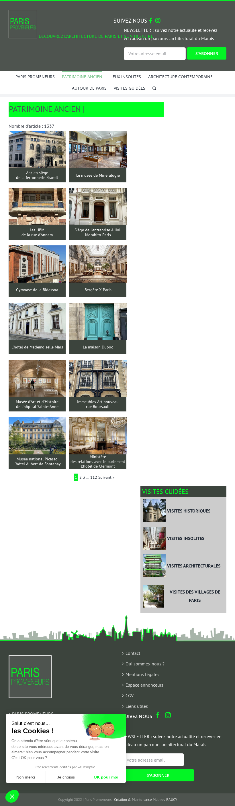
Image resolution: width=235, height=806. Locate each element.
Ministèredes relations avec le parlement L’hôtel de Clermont (97, 461)
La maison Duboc (98, 347)
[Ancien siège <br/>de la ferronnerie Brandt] (37, 135)
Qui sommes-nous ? (145, 663)
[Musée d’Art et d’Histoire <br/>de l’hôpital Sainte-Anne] (37, 364)
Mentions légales (142, 674)
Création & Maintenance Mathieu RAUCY (145, 799)
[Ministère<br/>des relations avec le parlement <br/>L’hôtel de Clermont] (98, 421)
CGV (130, 695)
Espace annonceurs (144, 685)
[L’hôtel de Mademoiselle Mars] (37, 307)
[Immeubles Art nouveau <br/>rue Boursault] (98, 364)
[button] (154, 88)
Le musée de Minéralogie (98, 175)
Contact (133, 653)
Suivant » (106, 477)
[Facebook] (158, 715)
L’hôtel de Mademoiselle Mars (37, 347)
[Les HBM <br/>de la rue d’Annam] (37, 192)
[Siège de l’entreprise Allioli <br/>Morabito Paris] (98, 192)
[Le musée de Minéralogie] (98, 135)
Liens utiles (137, 706)
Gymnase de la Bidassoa (37, 289)
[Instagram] (168, 715)
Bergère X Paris (98, 289)
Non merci (25, 777)
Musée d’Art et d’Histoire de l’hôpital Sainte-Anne (37, 404)
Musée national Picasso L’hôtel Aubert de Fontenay (37, 461)
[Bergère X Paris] (98, 249)
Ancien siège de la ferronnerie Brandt (37, 175)
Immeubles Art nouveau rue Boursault (98, 404)
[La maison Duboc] (98, 307)
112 (93, 477)
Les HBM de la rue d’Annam (37, 232)
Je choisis (66, 777)
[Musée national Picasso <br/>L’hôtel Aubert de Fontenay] (37, 421)
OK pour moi (106, 777)
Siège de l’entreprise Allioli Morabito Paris (98, 232)
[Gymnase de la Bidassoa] (37, 249)
